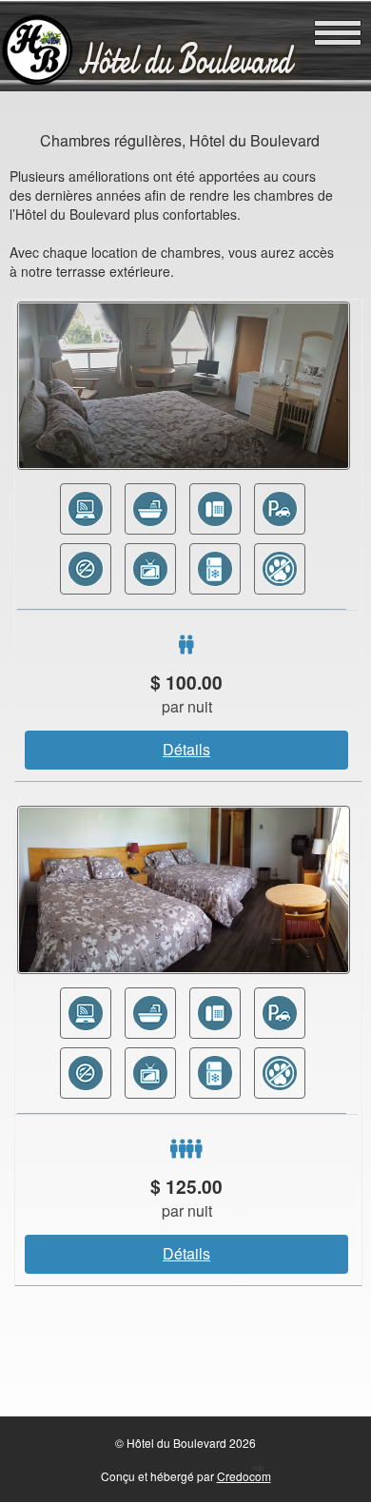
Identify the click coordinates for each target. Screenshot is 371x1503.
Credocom (244, 1476)
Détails (186, 749)
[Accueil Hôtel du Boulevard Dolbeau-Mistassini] (37, 80)
